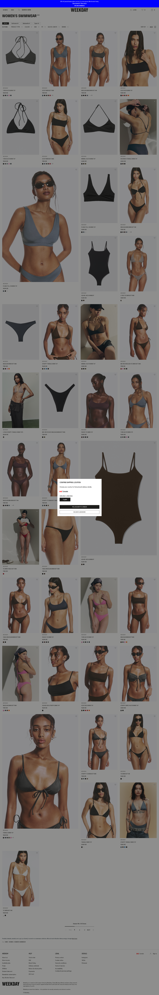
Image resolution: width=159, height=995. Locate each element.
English (65, 499)
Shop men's (83, 3)
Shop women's (76, 3)
